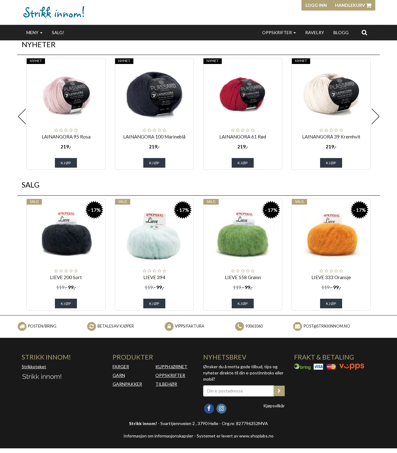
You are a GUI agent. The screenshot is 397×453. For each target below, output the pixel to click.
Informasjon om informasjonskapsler (158, 435)
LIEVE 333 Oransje (331, 277)
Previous (21, 116)
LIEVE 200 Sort (66, 277)
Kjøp (66, 163)
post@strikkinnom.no (327, 326)
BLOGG (341, 32)
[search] (364, 32)
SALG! (58, 32)
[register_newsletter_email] (279, 391)
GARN (119, 375)
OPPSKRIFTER (277, 32)
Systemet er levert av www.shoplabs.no (235, 435)
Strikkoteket (34, 366)
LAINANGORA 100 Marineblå (154, 136)
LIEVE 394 (154, 277)
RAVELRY (314, 32)
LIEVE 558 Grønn (243, 277)
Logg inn (316, 5)
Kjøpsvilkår (274, 405)
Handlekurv (350, 5)
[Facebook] (209, 407)
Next (375, 116)
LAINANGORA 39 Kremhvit (331, 136)
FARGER (121, 366)
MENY (32, 32)
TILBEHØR (166, 384)
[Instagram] (221, 407)
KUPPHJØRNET (171, 366)
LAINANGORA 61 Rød (242, 136)
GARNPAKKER (127, 384)
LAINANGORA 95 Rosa (66, 136)
